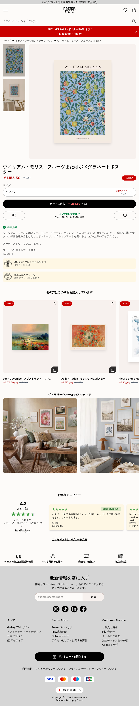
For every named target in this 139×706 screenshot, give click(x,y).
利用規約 (27, 668)
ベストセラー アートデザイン (24, 631)
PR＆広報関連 (59, 631)
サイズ (6, 185)
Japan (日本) (69, 689)
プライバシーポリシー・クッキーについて (93, 668)
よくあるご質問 (111, 636)
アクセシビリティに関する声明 (69, 640)
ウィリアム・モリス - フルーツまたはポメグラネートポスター (79, 40)
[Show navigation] (5, 10)
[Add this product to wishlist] (125, 215)
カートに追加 (69, 203)
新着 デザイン (15, 636)
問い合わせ (108, 631)
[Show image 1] (14, 60)
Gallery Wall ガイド (18, 627)
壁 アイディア (15, 640)
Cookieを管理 (110, 644)
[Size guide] (14, 215)
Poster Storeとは (62, 627)
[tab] (125, 10)
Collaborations (60, 636)
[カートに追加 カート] (54, 370)
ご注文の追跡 (109, 627)
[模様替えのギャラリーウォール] (40, 435)
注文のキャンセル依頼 (115, 640)
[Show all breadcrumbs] (7, 40)
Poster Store (78, 697)
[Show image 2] (14, 95)
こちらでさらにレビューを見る (69, 539)
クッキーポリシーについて (50, 668)
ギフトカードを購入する (72, 656)
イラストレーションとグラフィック (34, 40)
